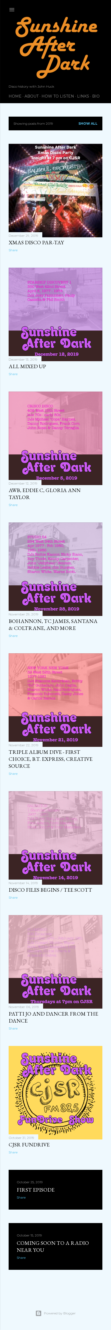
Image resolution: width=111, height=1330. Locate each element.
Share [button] (13, 250)
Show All (88, 123)
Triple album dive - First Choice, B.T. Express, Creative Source (50, 758)
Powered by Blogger (60, 1313)
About (32, 96)
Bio (96, 96)
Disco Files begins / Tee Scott (50, 889)
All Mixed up (27, 366)
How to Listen (57, 96)
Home (15, 96)
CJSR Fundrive (29, 1144)
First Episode (35, 1189)
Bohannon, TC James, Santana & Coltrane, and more (53, 625)
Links (83, 96)
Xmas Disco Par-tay (36, 242)
